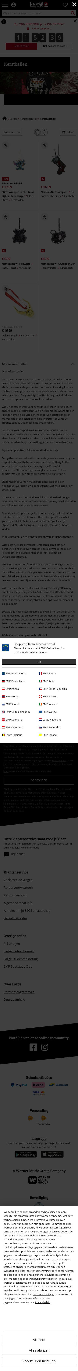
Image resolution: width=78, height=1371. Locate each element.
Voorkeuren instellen (39, 1361)
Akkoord (39, 1340)
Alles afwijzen (39, 1350)
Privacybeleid (42, 1302)
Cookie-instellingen (43, 1294)
